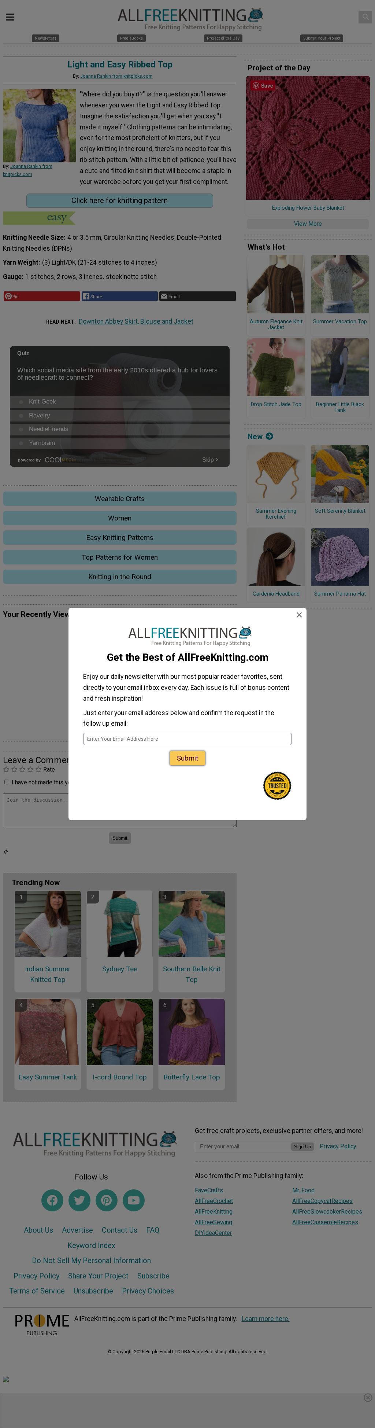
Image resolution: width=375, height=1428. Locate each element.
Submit (187, 758)
